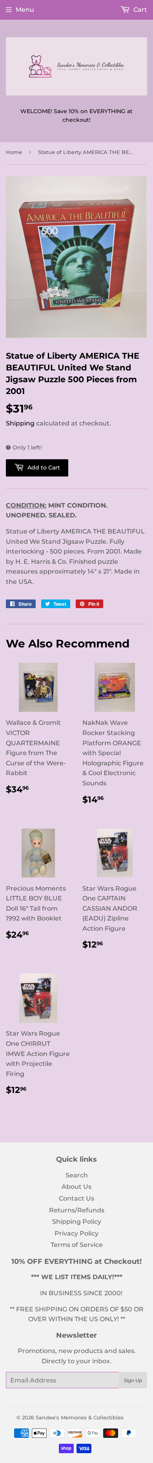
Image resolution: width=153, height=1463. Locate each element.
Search (77, 1175)
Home (14, 152)
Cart (139, 9)
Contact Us (76, 1198)
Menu (25, 9)
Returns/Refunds (76, 1210)
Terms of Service (77, 1244)
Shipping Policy (76, 1221)
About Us (76, 1186)
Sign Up (133, 1380)
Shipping (20, 423)
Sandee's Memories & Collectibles (80, 1417)
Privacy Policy (76, 1233)
